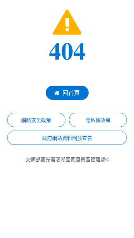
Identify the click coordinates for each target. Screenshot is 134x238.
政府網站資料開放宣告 (67, 137)
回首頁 (71, 92)
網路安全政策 (36, 119)
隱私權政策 (97, 119)
